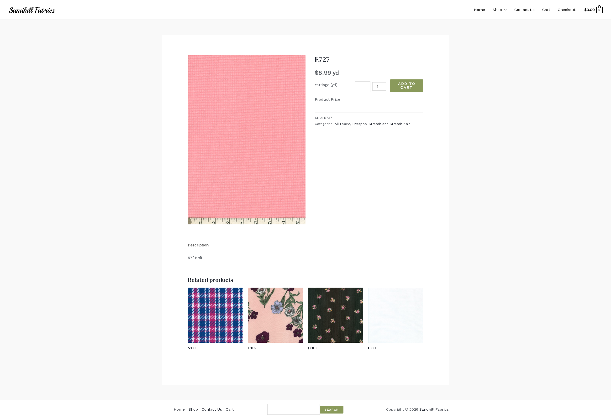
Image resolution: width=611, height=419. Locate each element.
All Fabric (342, 124)
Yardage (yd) (326, 85)
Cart (546, 9)
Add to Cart (406, 85)
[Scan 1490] (247, 139)
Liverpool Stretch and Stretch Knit (381, 124)
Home (479, 9)
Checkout (566, 9)
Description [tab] (198, 245)
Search (332, 409)
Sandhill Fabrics (434, 409)
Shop (497, 9)
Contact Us (524, 9)
